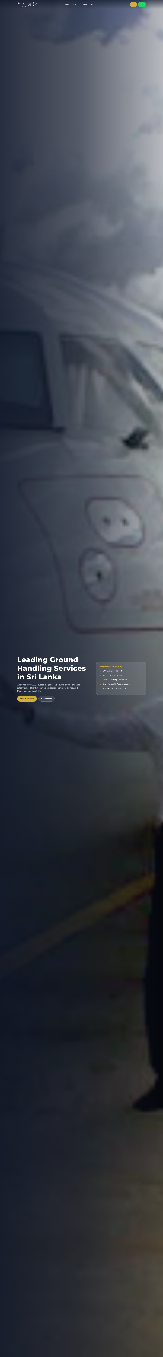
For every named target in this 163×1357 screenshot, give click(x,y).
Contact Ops (46, 699)
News (85, 4)
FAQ (91, 4)
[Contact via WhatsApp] (142, 4)
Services (76, 4)
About (67, 4)
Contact (100, 4)
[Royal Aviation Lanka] (27, 4)
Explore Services (27, 699)
